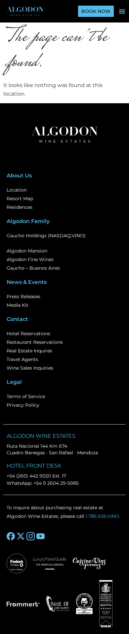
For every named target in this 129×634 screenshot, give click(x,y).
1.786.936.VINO (102, 516)
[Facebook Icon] (11, 536)
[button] (122, 11)
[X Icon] (21, 536)
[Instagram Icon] (30, 536)
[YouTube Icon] (40, 536)
